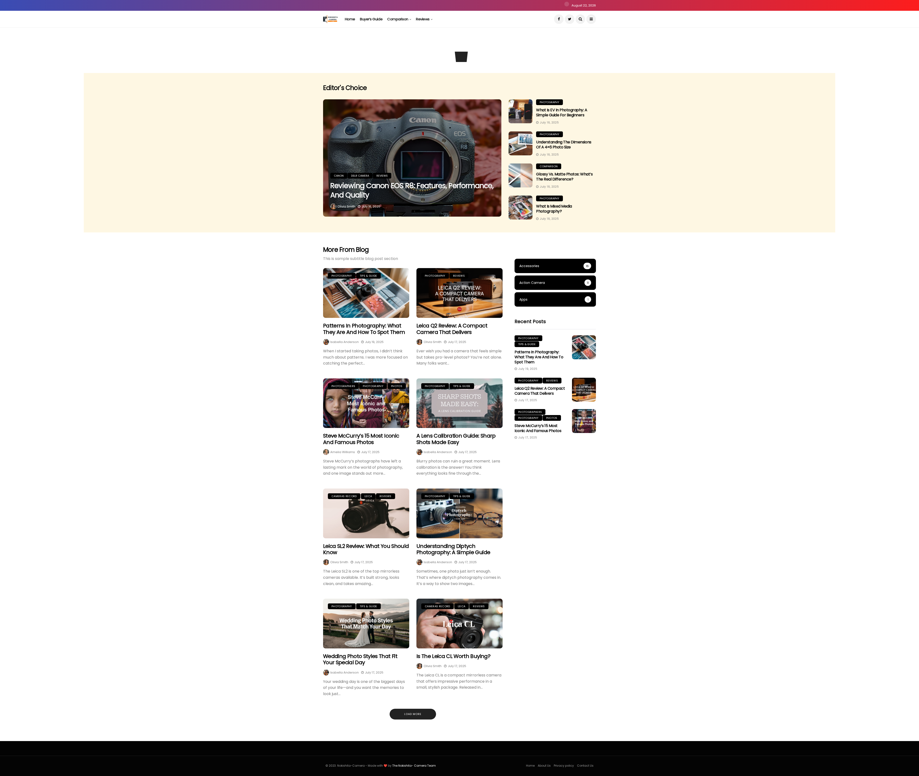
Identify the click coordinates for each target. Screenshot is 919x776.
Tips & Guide (368, 276)
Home (350, 19)
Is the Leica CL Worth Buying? (453, 656)
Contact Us (585, 766)
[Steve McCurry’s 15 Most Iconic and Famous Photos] (366, 403)
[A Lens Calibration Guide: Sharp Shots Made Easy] (459, 403)
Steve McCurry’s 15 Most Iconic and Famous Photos (361, 439)
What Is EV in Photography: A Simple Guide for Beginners (561, 112)
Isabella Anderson (344, 342)
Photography (549, 102)
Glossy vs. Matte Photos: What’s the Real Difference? (564, 176)
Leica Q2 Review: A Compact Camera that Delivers (451, 329)
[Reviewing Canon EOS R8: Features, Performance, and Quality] (412, 158)
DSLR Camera (360, 53)
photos (396, 386)
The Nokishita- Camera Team (414, 766)
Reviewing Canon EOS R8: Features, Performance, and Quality (411, 190)
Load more (412, 714)
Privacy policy (564, 766)
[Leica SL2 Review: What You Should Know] (366, 513)
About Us (544, 766)
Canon (338, 53)
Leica (368, 496)
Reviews (423, 19)
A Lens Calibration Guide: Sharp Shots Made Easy (456, 439)
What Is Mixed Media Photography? (554, 208)
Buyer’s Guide (371, 19)
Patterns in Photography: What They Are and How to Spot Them (364, 329)
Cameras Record (344, 496)
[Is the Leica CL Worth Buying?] (459, 623)
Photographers (343, 386)
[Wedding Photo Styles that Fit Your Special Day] (366, 623)
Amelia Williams (342, 452)
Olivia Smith (346, 206)
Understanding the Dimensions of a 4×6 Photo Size (563, 144)
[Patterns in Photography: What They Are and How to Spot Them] (366, 293)
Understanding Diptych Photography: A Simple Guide (453, 549)
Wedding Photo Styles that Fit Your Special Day (360, 659)
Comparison (397, 19)
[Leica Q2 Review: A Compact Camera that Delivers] (459, 293)
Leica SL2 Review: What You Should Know (366, 549)
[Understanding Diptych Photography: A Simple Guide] (459, 513)
